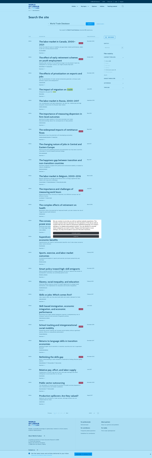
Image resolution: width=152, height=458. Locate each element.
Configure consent (76, 233)
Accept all (76, 236)
